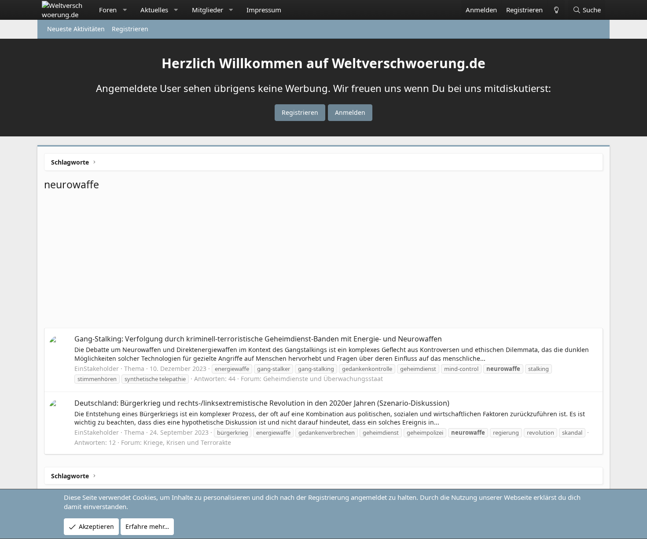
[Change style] (556, 10)
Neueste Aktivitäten (76, 29)
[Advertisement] (323, 261)
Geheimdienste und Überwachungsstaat (323, 378)
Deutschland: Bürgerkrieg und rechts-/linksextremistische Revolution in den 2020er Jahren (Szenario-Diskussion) (261, 403)
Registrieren (130, 29)
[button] (125, 10)
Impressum (263, 9)
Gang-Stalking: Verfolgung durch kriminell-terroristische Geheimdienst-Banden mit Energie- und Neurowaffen (258, 339)
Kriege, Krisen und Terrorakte (187, 442)
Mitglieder (207, 9)
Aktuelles (154, 9)
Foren (108, 9)
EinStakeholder (96, 368)
